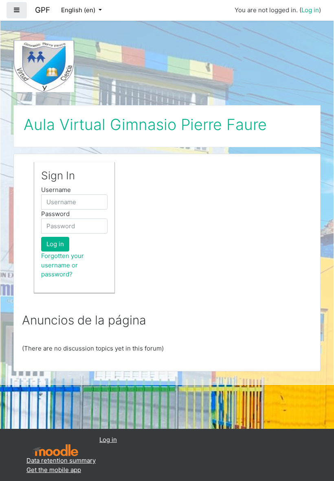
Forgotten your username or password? (62, 265)
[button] (315, 441)
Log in (310, 10)
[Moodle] (55, 450)
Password (55, 214)
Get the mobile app (53, 470)
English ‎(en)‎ (79, 10)
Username (56, 190)
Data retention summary (61, 460)
